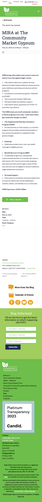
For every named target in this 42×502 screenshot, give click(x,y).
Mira (3, 226)
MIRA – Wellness (9, 380)
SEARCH (29, 2)
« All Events (7, 20)
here (6, 477)
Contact (4, 1)
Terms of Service (29, 491)
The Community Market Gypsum (13, 263)
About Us (6, 375)
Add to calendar (15, 199)
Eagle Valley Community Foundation (11, 11)
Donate (6, 391)
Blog (21, 1)
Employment (8, 396)
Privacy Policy (19, 491)
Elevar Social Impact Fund (12, 383)
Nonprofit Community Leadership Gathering (19, 386)
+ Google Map (30, 268)
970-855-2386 (7, 440)
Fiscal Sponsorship (10, 388)
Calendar (16, 1)
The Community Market (12, 378)
